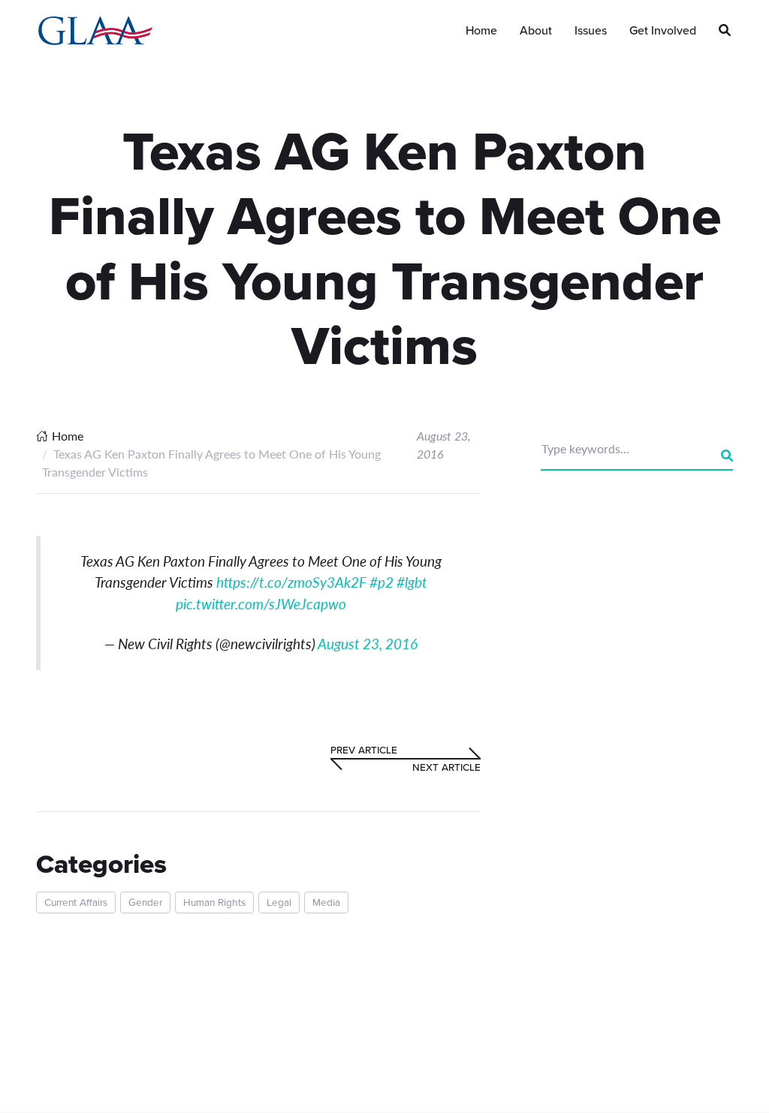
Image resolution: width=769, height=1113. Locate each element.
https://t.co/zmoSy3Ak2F (291, 582)
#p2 (381, 582)
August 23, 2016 (368, 643)
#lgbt (412, 582)
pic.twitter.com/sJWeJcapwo (261, 604)
